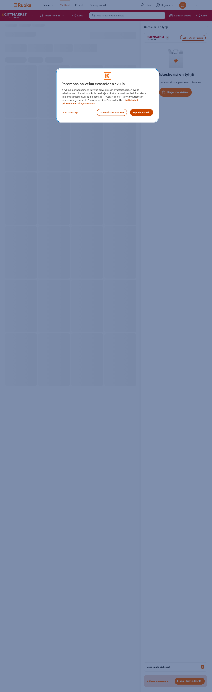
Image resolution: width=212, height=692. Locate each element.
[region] (107, 95)
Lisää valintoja (69, 112)
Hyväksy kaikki (141, 112)
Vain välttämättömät (112, 112)
